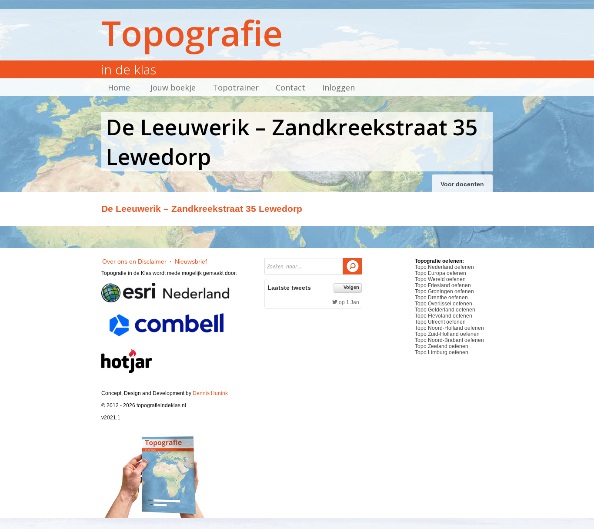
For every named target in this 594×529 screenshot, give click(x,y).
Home (119, 87)
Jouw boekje (173, 87)
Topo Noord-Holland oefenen (449, 328)
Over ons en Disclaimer (134, 261)
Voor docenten (462, 184)
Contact (290, 87)
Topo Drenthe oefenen (441, 298)
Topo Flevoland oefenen (443, 316)
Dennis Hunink (210, 393)
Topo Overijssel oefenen (443, 304)
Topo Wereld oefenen (440, 279)
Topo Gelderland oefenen (445, 310)
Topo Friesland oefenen (443, 285)
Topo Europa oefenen (440, 273)
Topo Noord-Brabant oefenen (449, 340)
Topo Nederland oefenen (444, 267)
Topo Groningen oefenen (444, 291)
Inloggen (338, 87)
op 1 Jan (348, 302)
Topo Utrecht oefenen (440, 322)
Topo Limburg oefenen (441, 352)
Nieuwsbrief (191, 261)
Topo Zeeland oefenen (441, 346)
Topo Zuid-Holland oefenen (447, 334)
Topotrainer (236, 87)
